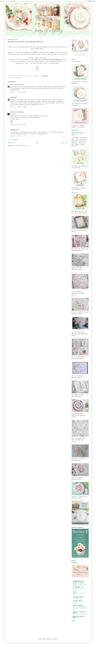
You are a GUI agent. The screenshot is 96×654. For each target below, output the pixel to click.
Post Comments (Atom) (21, 145)
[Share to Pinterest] (47, 76)
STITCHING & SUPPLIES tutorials (64, 35)
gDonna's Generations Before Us (79, 617)
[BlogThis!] (43, 76)
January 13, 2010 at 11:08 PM (18, 106)
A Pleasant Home (77, 598)
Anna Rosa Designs (15, 112)
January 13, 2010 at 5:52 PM (18, 92)
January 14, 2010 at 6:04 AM (18, 124)
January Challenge (16, 77)
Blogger (55, 638)
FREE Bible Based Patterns (31, 35)
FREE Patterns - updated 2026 (17, 35)
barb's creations (15, 84)
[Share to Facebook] (45, 76)
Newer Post (11, 142)
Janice (74, 591)
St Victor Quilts (77, 600)
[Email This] (42, 76)
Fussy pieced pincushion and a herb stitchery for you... (80, 608)
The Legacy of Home (78, 596)
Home (7, 35)
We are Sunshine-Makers (79, 614)
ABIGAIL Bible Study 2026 (44, 35)
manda (11, 97)
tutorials (53, 35)
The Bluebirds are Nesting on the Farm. (79, 581)
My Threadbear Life (78, 586)
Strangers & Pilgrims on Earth (79, 612)
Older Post (64, 142)
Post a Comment (13, 139)
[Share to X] (44, 76)
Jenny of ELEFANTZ (78, 605)
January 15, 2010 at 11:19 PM (18, 136)
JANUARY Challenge (40, 57)
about (74, 35)
